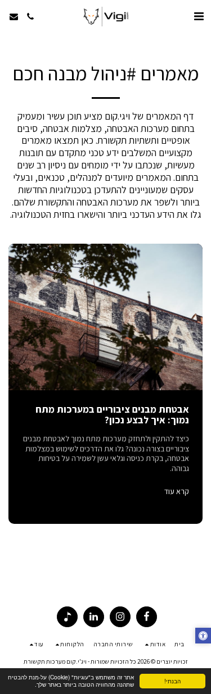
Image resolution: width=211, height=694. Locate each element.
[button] (198, 16)
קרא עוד (176, 491)
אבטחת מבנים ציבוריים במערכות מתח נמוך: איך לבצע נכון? (112, 414)
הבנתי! (172, 681)
